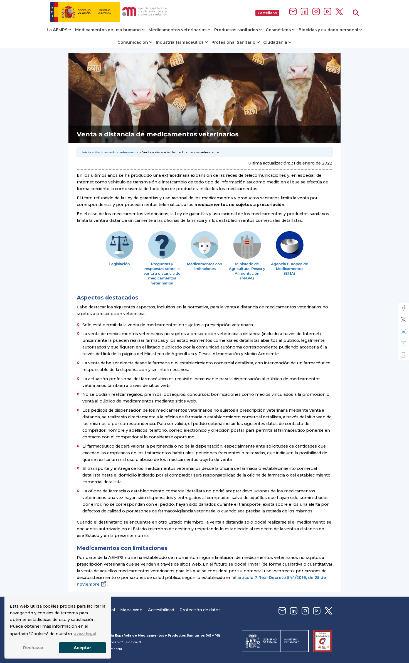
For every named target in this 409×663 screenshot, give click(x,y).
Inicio (87, 152)
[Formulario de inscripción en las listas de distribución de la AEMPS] (293, 11)
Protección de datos (200, 609)
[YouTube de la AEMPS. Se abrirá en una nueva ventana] (327, 11)
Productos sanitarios (236, 29)
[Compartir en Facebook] (403, 308)
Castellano (267, 13)
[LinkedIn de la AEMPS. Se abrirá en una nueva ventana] (304, 11)
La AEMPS (57, 29)
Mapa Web (131, 609)
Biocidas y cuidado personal (328, 29)
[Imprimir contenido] (403, 354)
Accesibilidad (161, 609)
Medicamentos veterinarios (177, 29)
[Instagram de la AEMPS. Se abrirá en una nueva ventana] (316, 11)
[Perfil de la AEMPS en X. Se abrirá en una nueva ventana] (339, 11)
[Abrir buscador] (356, 13)
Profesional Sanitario (233, 42)
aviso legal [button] (85, 633)
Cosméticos (278, 29)
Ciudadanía (275, 42)
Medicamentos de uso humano (108, 29)
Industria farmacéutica (180, 42)
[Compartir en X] (403, 319)
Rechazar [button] (33, 647)
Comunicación (132, 42)
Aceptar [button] (82, 647)
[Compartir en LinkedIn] (403, 331)
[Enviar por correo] (403, 343)
